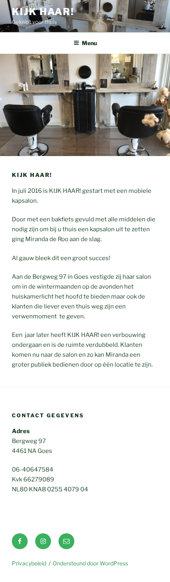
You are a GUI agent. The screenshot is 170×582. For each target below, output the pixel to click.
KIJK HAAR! (43, 11)
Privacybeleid (29, 563)
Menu (89, 43)
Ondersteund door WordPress (90, 563)
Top (161, 571)
